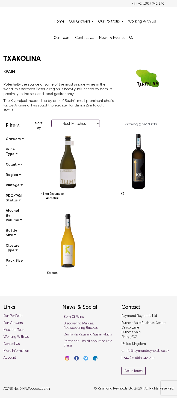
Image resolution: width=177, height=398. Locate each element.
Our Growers (80, 21)
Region (12, 175)
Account (9, 357)
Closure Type (13, 247)
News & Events (112, 37)
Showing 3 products (140, 124)
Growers (14, 139)
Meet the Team (14, 330)
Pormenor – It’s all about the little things (88, 343)
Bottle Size (11, 232)
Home (59, 21)
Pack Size (14, 260)
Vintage (13, 185)
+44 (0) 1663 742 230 (139, 358)
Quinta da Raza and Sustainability (88, 334)
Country (13, 164)
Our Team (62, 37)
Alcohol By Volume (13, 215)
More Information (16, 350)
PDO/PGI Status (14, 198)
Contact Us (84, 37)
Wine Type (10, 151)
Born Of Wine (74, 316)
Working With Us (142, 21)
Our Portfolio (109, 21)
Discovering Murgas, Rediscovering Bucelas (81, 325)
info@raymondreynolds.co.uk (147, 350)
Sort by (39, 125)
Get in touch (133, 371)
